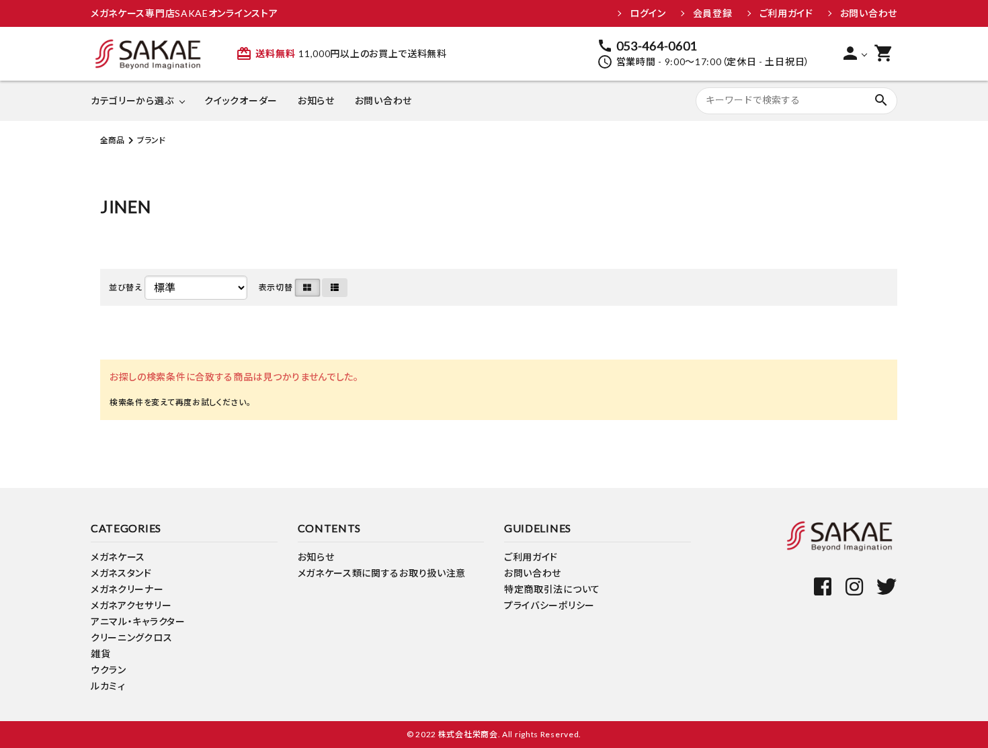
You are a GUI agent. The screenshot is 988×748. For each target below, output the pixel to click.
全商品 (112, 140)
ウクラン (108, 669)
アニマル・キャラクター (138, 621)
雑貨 (100, 653)
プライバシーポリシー (549, 605)
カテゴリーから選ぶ (132, 100)
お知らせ (316, 100)
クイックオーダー (241, 100)
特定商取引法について (552, 589)
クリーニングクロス (131, 637)
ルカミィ (108, 686)
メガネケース (118, 557)
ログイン (648, 13)
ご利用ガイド (786, 13)
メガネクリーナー (127, 589)
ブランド (151, 140)
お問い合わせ (868, 13)
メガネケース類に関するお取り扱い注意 (382, 573)
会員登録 (713, 13)
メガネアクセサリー (131, 605)
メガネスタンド (121, 573)
